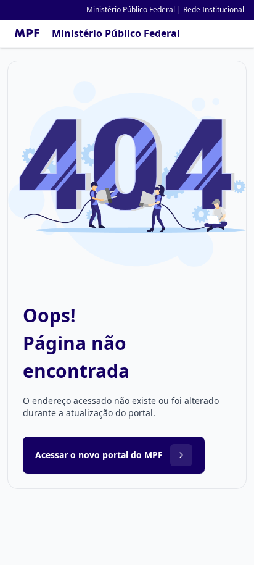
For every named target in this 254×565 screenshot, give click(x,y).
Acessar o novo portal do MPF (99, 455)
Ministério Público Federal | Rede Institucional (165, 9)
